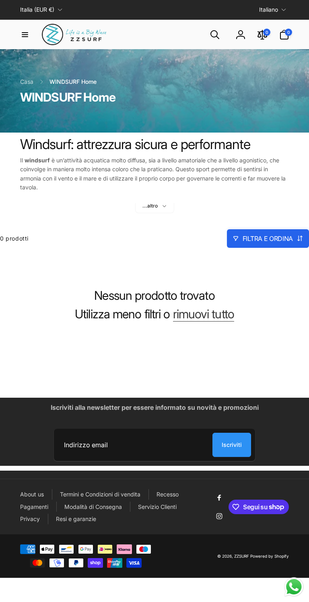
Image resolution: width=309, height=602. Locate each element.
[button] (25, 35)
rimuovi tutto (203, 314)
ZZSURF (241, 556)
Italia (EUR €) (37, 9)
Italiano (268, 9)
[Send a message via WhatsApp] (294, 587)
